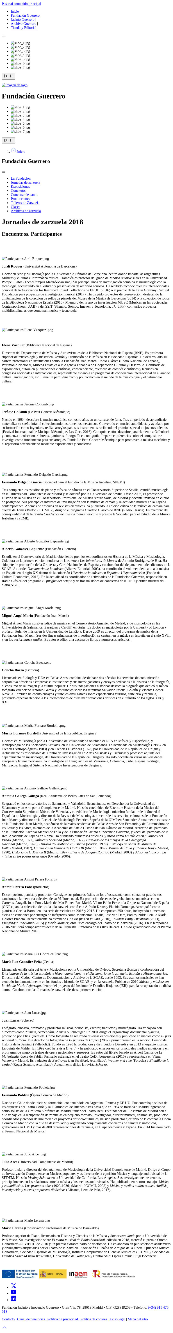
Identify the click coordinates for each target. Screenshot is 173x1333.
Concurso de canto (24, 195)
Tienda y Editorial (23, 28)
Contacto (8, 1319)
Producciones (20, 199)
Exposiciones (20, 186)
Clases (15, 207)
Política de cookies (93, 1319)
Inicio (15, 11)
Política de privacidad (62, 1319)
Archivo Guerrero (24, 23)
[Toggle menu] (3, 172)
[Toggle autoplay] (8, 76)
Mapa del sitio (138, 1319)
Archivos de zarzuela (26, 211)
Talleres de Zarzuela (25, 203)
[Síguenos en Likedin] (13, 1300)
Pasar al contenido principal (21, 4)
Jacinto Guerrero (23, 19)
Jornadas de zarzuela (25, 182)
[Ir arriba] (4, 1329)
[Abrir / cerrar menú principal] (3, 36)
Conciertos (18, 190)
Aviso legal (117, 1319)
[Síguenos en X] (13, 1287)
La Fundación (21, 178)
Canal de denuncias (31, 1319)
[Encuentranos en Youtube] (13, 1293)
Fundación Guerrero (26, 15)
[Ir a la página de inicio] (14, 85)
